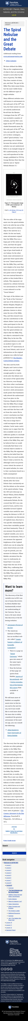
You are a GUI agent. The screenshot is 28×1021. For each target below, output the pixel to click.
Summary (10, 916)
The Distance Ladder (14, 911)
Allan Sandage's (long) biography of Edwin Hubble (14, 732)
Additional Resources (14, 913)
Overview (14, 827)
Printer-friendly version (10, 840)
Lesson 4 (8, 873)
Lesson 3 (8, 870)
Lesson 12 (9, 927)
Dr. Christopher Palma (14, 960)
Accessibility (17, 1013)
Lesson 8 (8, 883)
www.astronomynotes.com (13, 56)
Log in (14, 15)
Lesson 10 (9, 922)
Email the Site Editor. (17, 1001)
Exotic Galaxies (12, 899)
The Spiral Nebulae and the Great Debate (15, 891)
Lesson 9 (7, 24)
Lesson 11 (9, 925)
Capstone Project (10, 930)
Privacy (23, 1011)
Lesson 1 (8, 865)
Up (14, 829)
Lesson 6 (8, 878)
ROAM (13, 980)
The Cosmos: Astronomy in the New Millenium (14, 813)
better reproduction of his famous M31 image (16, 685)
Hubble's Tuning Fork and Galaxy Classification (14, 831)
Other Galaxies (11, 61)
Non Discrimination (8, 1013)
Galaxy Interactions (13, 904)
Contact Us (8, 1001)
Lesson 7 (8, 880)
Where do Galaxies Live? (15, 901)
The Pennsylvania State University (11, 1011)
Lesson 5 (8, 875)
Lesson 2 (8, 868)
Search (14, 853)
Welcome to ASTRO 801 (11, 23)
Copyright (17, 1014)
